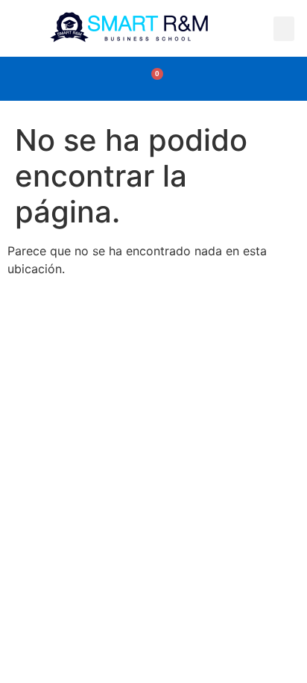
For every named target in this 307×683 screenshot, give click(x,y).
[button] (283, 28)
